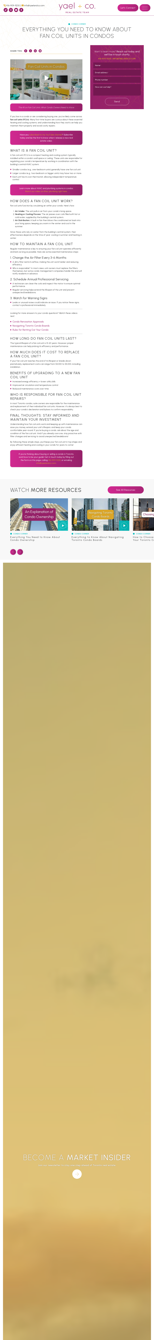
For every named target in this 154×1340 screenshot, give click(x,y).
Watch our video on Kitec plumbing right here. (46, 191)
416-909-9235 (54, 460)
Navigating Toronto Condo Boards (31, 325)
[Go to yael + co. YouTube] (16, 10)
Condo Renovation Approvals (28, 321)
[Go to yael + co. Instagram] (11, 10)
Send (117, 101)
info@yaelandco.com (46, 463)
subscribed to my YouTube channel (45, 134)
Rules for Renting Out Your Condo (31, 329)
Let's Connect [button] (128, 7)
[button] (145, 7)
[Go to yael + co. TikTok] (6, 10)
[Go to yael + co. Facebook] (21, 10)
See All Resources (125, 489)
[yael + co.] (77, 7)
